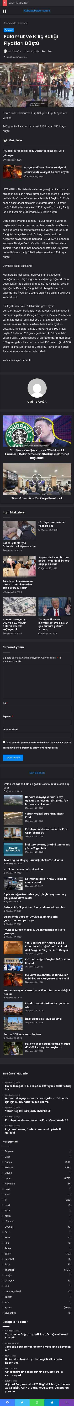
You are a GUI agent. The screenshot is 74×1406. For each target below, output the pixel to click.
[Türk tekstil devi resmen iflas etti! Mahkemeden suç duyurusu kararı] (19, 567)
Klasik (8, 1216)
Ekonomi (22, 23)
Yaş (7, 1302)
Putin (7, 1232)
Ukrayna (9, 1280)
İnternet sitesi (10, 729)
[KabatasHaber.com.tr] (37, 11)
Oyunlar (9, 1226)
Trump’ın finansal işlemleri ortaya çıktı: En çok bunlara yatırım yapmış (53, 624)
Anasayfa (11, 23)
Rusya (8, 1248)
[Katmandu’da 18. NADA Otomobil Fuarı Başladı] (13, 883)
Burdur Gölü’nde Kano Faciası (22, 1034)
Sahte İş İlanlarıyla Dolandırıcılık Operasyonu (19, 544)
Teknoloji (9, 1269)
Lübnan (9, 1221)
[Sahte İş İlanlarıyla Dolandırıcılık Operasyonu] (19, 530)
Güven (8, 1172)
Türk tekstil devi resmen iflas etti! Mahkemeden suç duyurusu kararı (18, 584)
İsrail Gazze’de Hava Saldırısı (43, 1019)
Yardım (8, 1296)
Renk (7, 1237)
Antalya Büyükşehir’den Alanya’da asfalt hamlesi (34, 907)
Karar (8, 1210)
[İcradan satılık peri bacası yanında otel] (13, 1008)
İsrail (7, 1205)
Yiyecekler (10, 1312)
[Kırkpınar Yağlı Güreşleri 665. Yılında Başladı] (13, 964)
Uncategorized (13, 1291)
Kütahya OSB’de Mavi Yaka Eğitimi (51, 524)
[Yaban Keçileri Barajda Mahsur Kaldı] (13, 818)
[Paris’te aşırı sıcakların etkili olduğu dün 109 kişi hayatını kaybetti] (13, 1048)
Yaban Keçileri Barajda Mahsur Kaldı (27, 3)
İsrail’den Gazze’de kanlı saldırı (23, 869)
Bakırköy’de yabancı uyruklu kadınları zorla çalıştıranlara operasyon (31, 918)
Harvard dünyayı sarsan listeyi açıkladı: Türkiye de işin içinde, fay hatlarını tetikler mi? (46, 800)
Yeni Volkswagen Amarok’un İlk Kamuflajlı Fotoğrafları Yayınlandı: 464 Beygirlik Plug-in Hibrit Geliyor (46, 946)
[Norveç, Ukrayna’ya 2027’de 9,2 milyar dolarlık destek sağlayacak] (19, 606)
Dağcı (8, 1156)
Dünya (8, 1162)
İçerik (8, 1194)
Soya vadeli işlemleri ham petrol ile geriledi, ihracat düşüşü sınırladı (54, 561)
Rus (7, 1242)
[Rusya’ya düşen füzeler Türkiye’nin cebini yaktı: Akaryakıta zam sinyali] (12, 171)
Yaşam (8, 1307)
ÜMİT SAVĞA (14, 51)
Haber (8, 1178)
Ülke (7, 1286)
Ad (5, 703)
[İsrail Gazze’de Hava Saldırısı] (13, 1023)
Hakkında (10, 1183)
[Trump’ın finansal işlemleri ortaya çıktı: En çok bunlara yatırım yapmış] (54, 606)
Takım (8, 1264)
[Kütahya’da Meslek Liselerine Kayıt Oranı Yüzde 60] (13, 833)
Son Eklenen (37, 772)
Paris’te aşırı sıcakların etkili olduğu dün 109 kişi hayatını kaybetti (47, 1045)
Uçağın (8, 1275)
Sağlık (8, 1253)
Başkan (9, 1151)
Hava (7, 1189)
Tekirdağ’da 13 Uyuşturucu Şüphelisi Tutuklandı (33, 860)
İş (6, 1199)
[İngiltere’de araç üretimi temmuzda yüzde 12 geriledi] (13, 849)
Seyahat (9, 1259)
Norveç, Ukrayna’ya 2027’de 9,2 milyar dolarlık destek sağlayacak (15, 624)
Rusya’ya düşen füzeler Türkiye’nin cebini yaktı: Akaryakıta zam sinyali (47, 976)
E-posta (8, 716)
